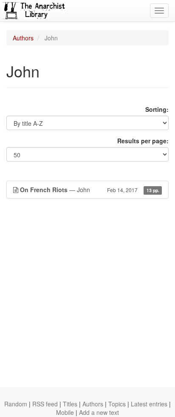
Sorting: (157, 109)
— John (89, 189)
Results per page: (143, 140)
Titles (70, 404)
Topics (117, 404)
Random (15, 404)
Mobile (65, 412)
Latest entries (149, 404)
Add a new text (99, 412)
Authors (23, 38)
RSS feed (45, 404)
